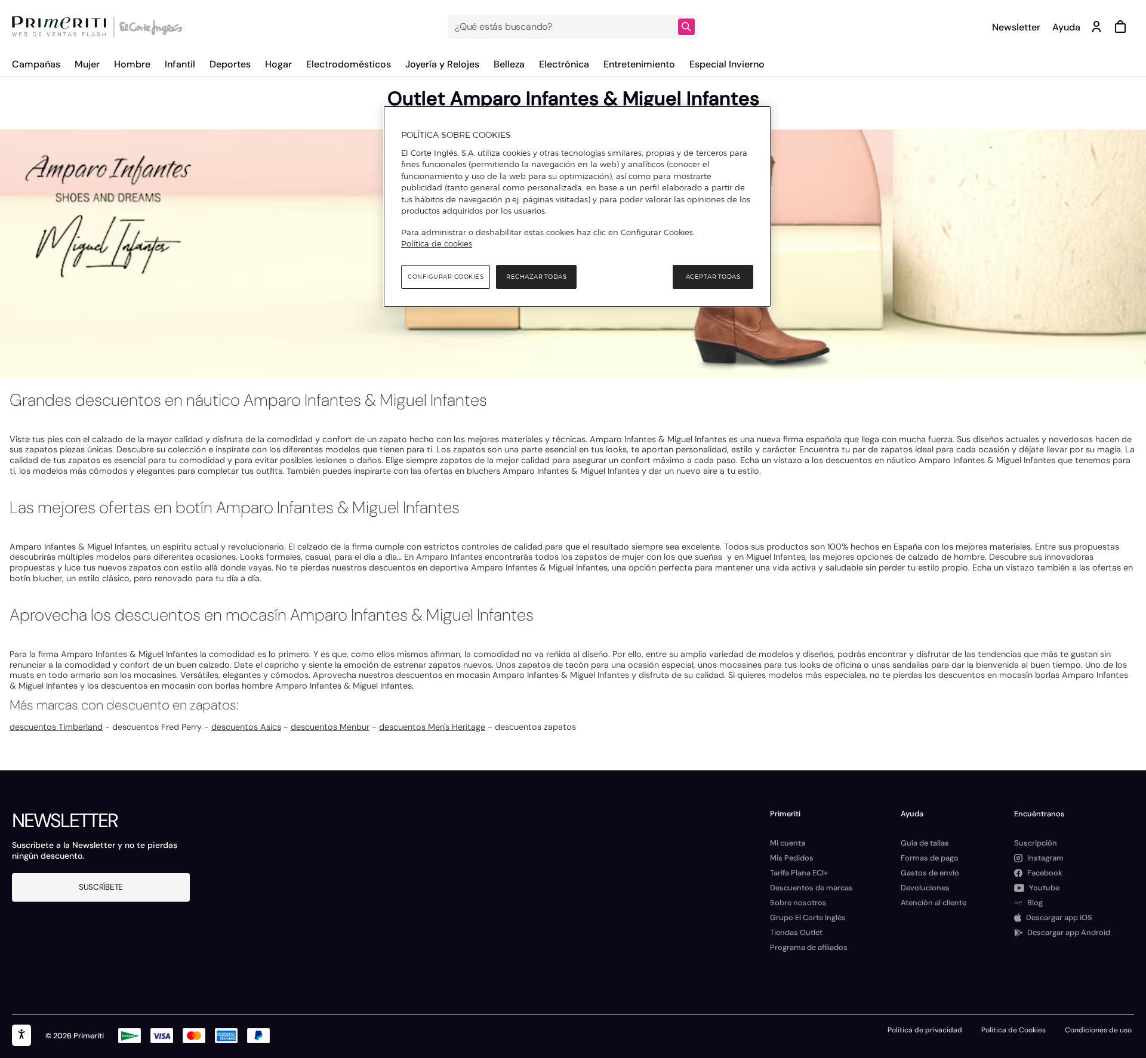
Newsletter (1016, 27)
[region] (577, 206)
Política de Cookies (1013, 1030)
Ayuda (1066, 27)
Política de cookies (436, 243)
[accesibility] (21, 1035)
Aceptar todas (713, 276)
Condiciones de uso (1098, 1030)
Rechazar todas (536, 276)
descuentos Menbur (330, 726)
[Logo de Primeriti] (62, 27)
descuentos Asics (246, 726)
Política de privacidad (925, 1030)
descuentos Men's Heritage (432, 726)
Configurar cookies (445, 276)
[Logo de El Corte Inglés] (149, 27)
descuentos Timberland (56, 726)
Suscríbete (101, 887)
